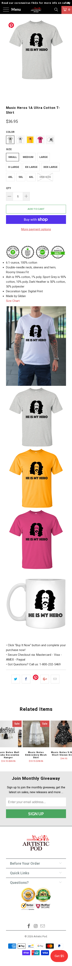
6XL (31, 176)
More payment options (36, 229)
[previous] (10, 59)
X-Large (13, 166)
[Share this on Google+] (44, 679)
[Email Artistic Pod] (43, 926)
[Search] (56, 9)
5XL (21, 176)
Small (12, 157)
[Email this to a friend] (55, 679)
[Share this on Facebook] (26, 679)
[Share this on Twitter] (15, 679)
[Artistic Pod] (36, 10)
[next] (62, 59)
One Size (45, 176)
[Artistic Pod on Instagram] (36, 926)
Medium (28, 157)
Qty (8, 188)
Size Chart (13, 301)
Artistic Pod (40, 936)
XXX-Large (50, 166)
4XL (10, 176)
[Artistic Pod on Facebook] (29, 926)
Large (43, 157)
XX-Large (31, 166)
